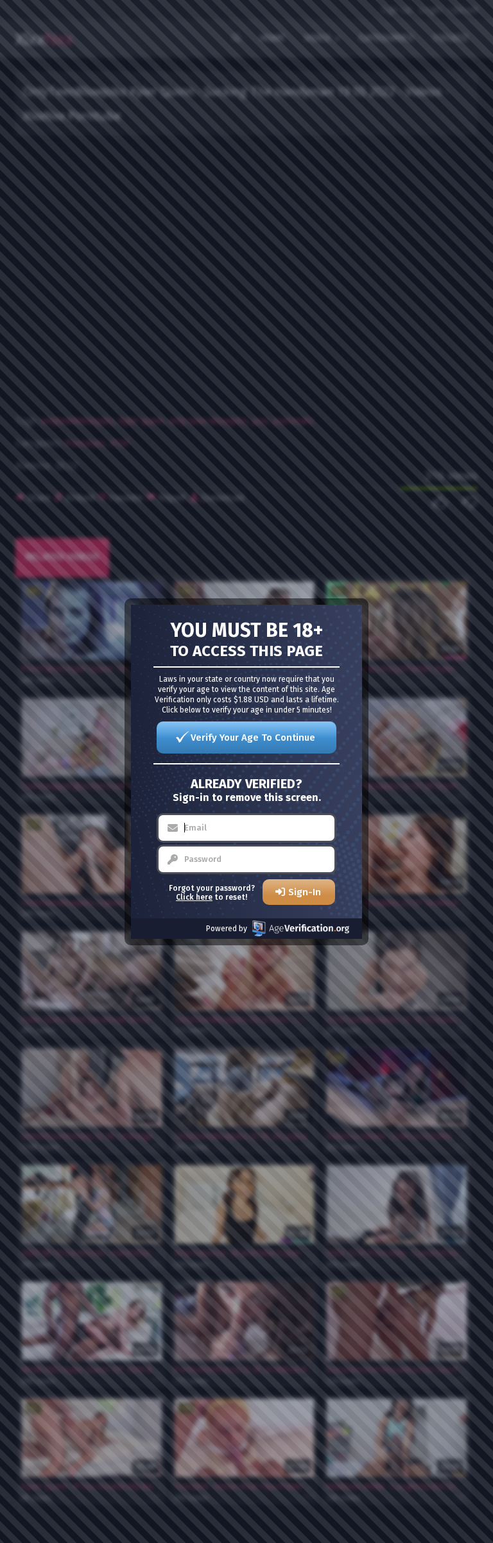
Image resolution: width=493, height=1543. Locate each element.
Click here (194, 897)
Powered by (226, 928)
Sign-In (304, 892)
